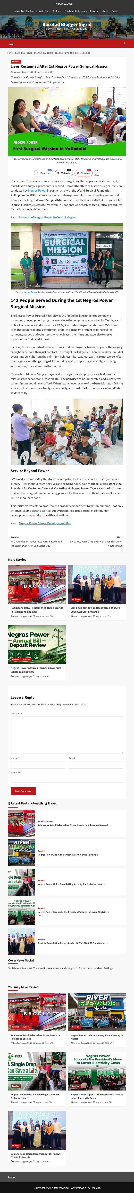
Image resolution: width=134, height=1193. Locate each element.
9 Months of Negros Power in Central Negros (47, 217)
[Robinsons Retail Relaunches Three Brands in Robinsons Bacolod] (37, 584)
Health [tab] (38, 803)
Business (56, 11)
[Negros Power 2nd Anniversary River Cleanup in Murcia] (21, 852)
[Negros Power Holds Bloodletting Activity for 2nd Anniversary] (21, 881)
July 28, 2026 (41, 676)
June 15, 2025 (43, 72)
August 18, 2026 (42, 616)
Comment (17, 713)
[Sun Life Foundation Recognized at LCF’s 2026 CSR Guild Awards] (97, 584)
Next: (96, 542)
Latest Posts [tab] (19, 803)
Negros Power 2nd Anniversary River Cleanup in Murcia (68, 855)
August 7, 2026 (42, 1102)
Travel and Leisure (99, 11)
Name (15, 758)
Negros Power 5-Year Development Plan (45, 523)
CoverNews (77, 1187)
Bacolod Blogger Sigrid (67, 24)
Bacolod (15, 599)
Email (72, 758)
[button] (11, 43)
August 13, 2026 (102, 1043)
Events (114, 11)
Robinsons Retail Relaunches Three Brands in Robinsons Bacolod (37, 610)
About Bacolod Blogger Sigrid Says (31, 11)
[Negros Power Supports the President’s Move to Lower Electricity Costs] (21, 911)
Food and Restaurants (76, 11)
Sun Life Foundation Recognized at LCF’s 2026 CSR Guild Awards (95, 610)
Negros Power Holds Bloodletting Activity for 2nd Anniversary (71, 884)
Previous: (36, 542)
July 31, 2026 (101, 616)
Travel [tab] (52, 803)
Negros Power (37, 190)
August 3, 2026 (102, 1102)
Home (11, 1177)
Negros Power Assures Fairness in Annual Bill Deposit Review (36, 670)
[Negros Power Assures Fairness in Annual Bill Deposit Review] (37, 644)
